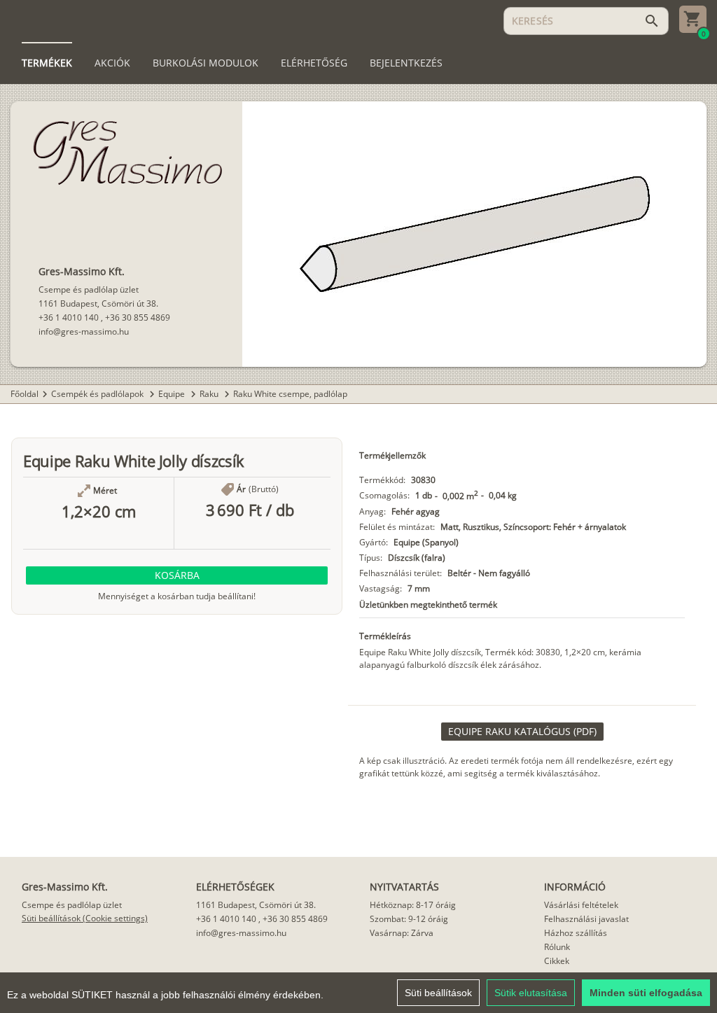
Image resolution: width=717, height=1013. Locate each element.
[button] (177, 575)
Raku (210, 394)
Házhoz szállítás (575, 933)
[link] (522, 731)
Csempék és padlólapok (98, 394)
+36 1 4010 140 (69, 317)
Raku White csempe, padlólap (290, 394)
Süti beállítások (438, 992)
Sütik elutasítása (530, 992)
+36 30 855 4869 (137, 317)
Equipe (172, 394)
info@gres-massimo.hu (84, 331)
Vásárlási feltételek (581, 905)
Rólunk (557, 947)
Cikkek (556, 961)
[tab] (47, 63)
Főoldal (25, 394)
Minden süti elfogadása (646, 992)
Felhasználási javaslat (586, 919)
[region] (358, 992)
